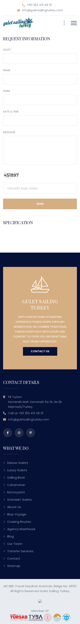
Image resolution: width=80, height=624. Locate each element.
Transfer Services (20, 551)
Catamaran (16, 485)
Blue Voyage (16, 514)
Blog (10, 536)
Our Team (14, 544)
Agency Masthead (21, 529)
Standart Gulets (19, 499)
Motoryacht (16, 492)
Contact (13, 558)
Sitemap (13, 566)
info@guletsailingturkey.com (42, 10)
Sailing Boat (16, 477)
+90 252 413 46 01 (39, 5)
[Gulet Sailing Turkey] (18, 22)
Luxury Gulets (17, 470)
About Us (14, 507)
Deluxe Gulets (17, 463)
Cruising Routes (19, 521)
